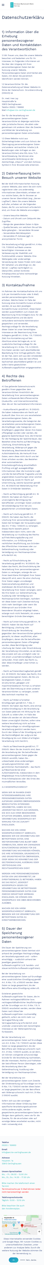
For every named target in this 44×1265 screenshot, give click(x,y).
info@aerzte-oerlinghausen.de (20, 110)
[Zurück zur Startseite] (22, 5)
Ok (13, 1260)
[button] (3, 5)
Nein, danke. (31, 1260)
